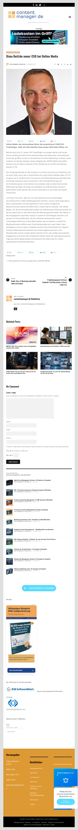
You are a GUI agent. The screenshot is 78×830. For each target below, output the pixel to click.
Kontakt (32, 804)
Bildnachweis (34, 800)
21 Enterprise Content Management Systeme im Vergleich (31, 510)
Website (8, 438)
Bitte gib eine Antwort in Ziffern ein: (17, 451)
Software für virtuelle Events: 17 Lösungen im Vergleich (30, 549)
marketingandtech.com (15, 709)
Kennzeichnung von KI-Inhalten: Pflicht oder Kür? (55, 346)
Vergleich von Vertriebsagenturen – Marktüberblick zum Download (33, 529)
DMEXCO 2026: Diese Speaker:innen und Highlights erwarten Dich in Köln (21, 347)
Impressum (33, 782)
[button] (12, 141)
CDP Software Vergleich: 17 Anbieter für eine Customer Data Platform (34, 539)
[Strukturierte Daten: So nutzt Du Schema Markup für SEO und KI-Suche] (53, 360)
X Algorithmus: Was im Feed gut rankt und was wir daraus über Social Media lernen (21, 372)
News (18, 52)
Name (8, 422)
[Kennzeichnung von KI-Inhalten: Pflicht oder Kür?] (53, 335)
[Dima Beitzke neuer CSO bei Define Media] (39, 102)
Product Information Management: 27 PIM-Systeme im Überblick (33, 500)
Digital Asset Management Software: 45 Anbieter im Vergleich (32, 480)
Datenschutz (34, 773)
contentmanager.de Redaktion (17, 64)
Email (8, 430)
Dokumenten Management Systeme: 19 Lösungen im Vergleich (32, 559)
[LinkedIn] (36, 5)
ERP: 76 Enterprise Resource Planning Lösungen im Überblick (32, 490)
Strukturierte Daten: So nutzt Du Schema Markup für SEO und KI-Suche (55, 372)
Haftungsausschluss (36, 768)
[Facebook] (33, 5)
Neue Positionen (11, 52)
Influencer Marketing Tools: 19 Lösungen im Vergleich (30, 569)
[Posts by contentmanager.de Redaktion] (7, 64)
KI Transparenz (34, 777)
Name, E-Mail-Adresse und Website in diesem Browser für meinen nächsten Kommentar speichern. (38, 447)
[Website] (15, 309)
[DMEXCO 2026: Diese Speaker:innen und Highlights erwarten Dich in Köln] (18, 335)
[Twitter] (39, 5)
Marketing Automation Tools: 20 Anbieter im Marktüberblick (32, 520)
